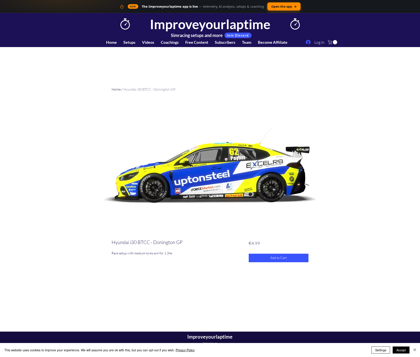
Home (116, 89)
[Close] (414, 349)
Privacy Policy (185, 350)
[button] (333, 42)
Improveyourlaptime (210, 24)
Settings (380, 350)
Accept (401, 350)
